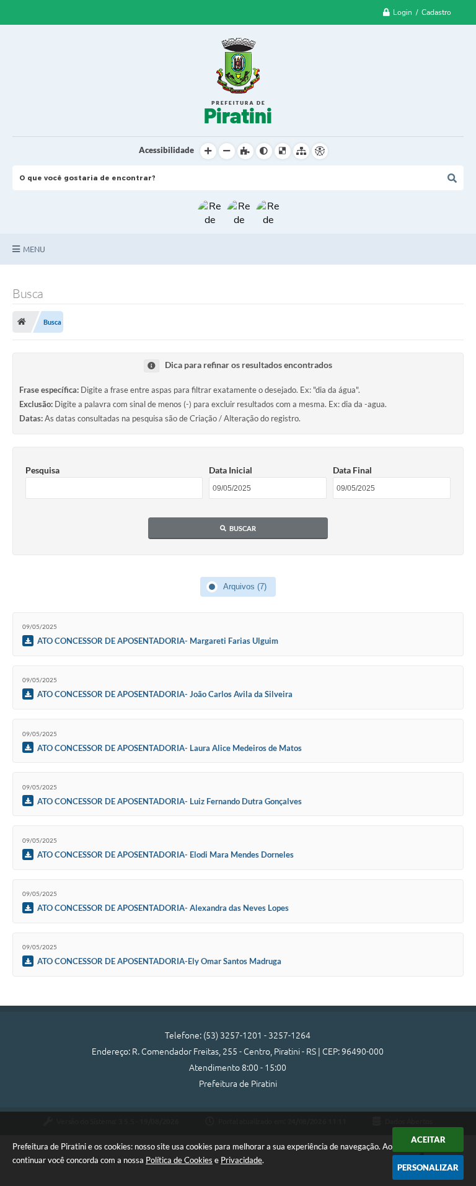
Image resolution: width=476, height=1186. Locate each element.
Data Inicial (230, 470)
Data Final (352, 470)
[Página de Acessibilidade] (320, 151)
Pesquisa (42, 470)
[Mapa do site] (301, 151)
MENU (34, 249)
